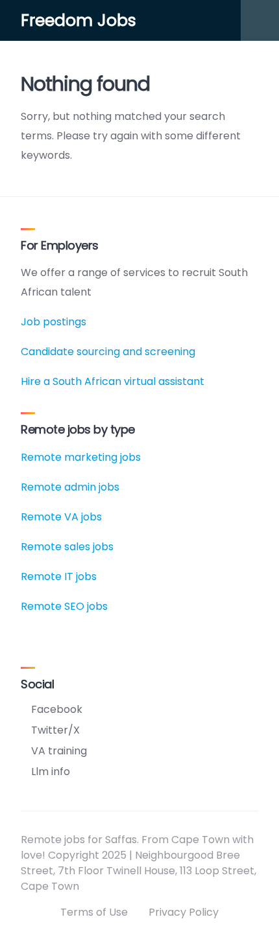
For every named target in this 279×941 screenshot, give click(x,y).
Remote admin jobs (70, 487)
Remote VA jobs (61, 516)
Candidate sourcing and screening (108, 351)
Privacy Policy (184, 912)
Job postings (53, 321)
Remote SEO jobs (64, 606)
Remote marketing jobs (81, 457)
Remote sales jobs (67, 546)
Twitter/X (55, 730)
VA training (59, 750)
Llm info (50, 771)
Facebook (56, 709)
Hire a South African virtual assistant (112, 381)
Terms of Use (94, 912)
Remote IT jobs (59, 576)
